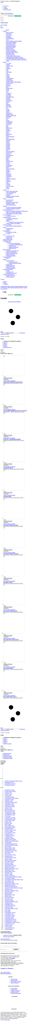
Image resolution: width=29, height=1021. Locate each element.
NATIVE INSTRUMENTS (13, 876)
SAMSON (9, 900)
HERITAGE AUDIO (11, 841)
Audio (23, 286)
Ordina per (3, 332)
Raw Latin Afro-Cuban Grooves (11, 639)
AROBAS (9, 801)
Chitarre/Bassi (4, 286)
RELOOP (9, 892)
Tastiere (12, 286)
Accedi (5, 7)
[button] (9, 380)
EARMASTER (10, 818)
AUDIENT (9, 805)
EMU (8, 824)
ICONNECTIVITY (11, 843)
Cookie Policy (14, 989)
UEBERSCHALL (10, 921)
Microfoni (4, 287)
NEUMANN (9, 878)
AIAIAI (8, 792)
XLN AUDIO (9, 927)
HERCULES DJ (10, 839)
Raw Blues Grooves (8, 582)
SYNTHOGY (10, 915)
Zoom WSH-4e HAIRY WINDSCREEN (13, 382)
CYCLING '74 (10, 817)
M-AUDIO (9, 861)
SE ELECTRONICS (11, 901)
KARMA (8, 856)
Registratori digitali (7, 755)
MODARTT (9, 869)
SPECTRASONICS (11, 908)
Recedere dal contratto (16, 993)
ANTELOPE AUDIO (11, 798)
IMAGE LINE (10, 847)
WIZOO (8, 925)
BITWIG (9, 809)
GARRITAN (9, 835)
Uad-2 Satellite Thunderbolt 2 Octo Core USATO (15, 410)
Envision (8, 1019)
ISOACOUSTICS (11, 850)
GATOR (8, 836)
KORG (8, 858)
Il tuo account (14, 979)
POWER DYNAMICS (12, 883)
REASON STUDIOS (11, 890)
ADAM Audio (10, 791)
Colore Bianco (10, 783)
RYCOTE (9, 898)
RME (8, 893)
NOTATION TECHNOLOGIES (14, 879)
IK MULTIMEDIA (11, 845)
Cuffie (8, 287)
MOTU (8, 874)
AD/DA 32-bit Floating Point (13, 781)
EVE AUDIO (10, 827)
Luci (26, 286)
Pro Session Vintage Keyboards (10, 553)
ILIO (8, 846)
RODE (8, 896)
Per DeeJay (9, 785)
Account (2, 279)
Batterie (9, 286)
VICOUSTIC (9, 923)
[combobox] (7, 14)
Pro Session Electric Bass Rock (10, 525)
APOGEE (9, 799)
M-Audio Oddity (7, 496)
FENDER (9, 828)
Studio (20, 286)
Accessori (5, 288)
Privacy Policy (14, 988)
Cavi (2, 288)
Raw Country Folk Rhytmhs (10, 610)
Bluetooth (9, 782)
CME (8, 816)
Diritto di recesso (15, 992)
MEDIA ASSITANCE (11, 868)
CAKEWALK (10, 813)
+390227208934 (6, 972)
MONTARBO (10, 871)
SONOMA (9, 904)
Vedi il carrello (14, 980)
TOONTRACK (10, 919)
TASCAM (9, 918)
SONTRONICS (10, 905)
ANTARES (9, 796)
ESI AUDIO (9, 825)
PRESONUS (10, 885)
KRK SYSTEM (10, 860)
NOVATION (9, 881)
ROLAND (9, 897)
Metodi (21, 287)
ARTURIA (9, 803)
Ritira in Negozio (15, 982)
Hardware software (7, 757)
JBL (7, 853)
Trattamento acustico (8, 758)
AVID (8, 807)
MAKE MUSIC (10, 865)
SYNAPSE (9, 914)
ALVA (8, 795)
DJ (1, 287)
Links (2, 2)
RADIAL (8, 889)
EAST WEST (10, 820)
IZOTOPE (9, 852)
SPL (7, 909)
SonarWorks (9, 916)
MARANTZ (9, 867)
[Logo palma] (9, 13)
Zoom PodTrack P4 (8, 467)
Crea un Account (7, 9)
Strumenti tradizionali (14, 287)
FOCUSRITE (10, 832)
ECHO (8, 821)
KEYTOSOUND (10, 857)
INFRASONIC (10, 849)
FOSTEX (8, 834)
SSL (7, 911)
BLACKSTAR (10, 812)
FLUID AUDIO (10, 830)
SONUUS (9, 907)
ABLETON (9, 790)
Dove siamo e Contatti (16, 981)
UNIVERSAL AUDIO (12, 922)
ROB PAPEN (10, 894)
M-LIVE (9, 863)
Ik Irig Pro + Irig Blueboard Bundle (12, 439)
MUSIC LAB (9, 875)
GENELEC (9, 838)
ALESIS (8, 794)
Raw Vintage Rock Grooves (10, 696)
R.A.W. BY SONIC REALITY (14, 887)
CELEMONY (10, 814)
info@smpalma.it (7, 973)
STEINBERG (10, 912)
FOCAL (9, 831)
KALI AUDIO (10, 854)
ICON (8, 842)
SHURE (8, 903)
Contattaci (5, 8)
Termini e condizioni (15, 990)
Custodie (25, 287)
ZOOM (8, 929)
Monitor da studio (7, 753)
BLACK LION (10, 810)
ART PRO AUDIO (11, 802)
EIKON (8, 823)
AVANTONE (10, 806)
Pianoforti (17, 286)
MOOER (8, 872)
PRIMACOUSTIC (11, 886)
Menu (2, 27)
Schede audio (6, 754)
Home (4, 291)
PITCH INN (9, 882)
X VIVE (8, 926)
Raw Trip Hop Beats (8, 668)
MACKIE (9, 864)
